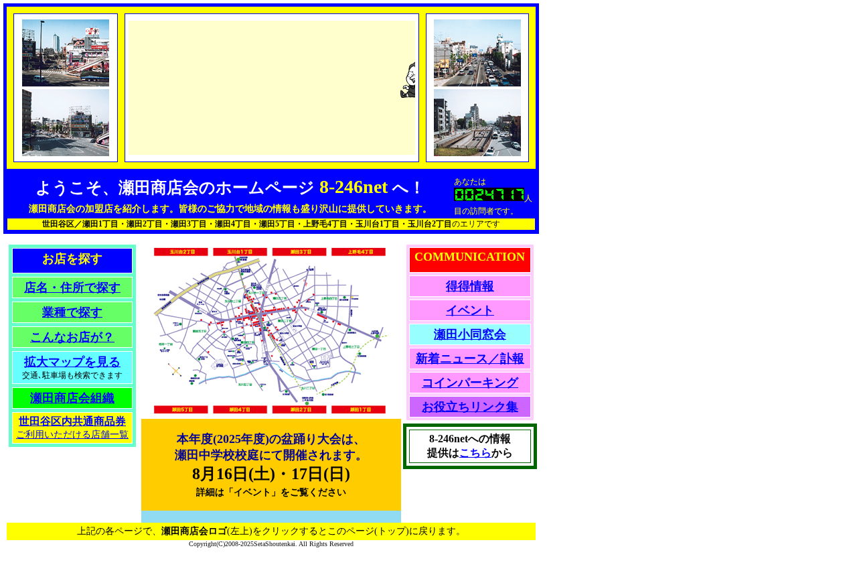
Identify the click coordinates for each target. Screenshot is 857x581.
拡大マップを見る (72, 362)
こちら (475, 452)
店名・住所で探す (72, 287)
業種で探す (72, 312)
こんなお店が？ (72, 337)
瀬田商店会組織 (72, 398)
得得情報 (470, 286)
